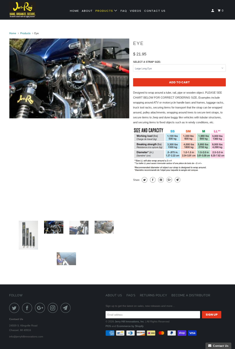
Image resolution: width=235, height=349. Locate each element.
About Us (114, 295)
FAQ (124, 11)
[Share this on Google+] (169, 180)
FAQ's (130, 295)
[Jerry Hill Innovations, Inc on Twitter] (15, 308)
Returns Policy (153, 295)
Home (74, 11)
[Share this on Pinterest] (160, 180)
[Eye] (69, 78)
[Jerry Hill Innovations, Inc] (28, 10)
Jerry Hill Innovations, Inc (129, 321)
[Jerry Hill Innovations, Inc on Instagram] (54, 308)
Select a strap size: (147, 62)
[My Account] (213, 10)
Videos (135, 11)
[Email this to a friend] (177, 180)
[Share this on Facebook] (152, 180)
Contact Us (155, 11)
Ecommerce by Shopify (130, 326)
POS (108, 326)
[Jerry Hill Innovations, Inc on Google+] (41, 308)
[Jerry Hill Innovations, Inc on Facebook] (28, 308)
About (87, 11)
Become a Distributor (190, 295)
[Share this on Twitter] (144, 180)
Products (104, 11)
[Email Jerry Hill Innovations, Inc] (67, 308)
